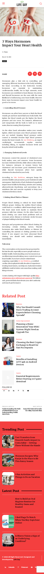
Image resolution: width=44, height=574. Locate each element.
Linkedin (11, 567)
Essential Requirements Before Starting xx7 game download (28, 379)
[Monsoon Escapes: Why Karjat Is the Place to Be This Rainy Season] (8, 460)
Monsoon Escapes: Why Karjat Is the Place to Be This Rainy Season (26, 458)
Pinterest (24, 567)
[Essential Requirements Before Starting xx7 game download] (8, 377)
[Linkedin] (13, 391)
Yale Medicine (19, 177)
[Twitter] (23, 391)
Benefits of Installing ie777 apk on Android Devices (26, 362)
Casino (18, 356)
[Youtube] (28, 391)
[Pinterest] (18, 391)
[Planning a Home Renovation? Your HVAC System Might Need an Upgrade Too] (8, 327)
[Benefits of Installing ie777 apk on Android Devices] (8, 361)
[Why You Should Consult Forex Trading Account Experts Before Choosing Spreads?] (8, 310)
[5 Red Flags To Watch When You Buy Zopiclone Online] (8, 521)
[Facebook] (4, 391)
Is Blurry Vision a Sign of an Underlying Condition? (27, 538)
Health (4, 61)
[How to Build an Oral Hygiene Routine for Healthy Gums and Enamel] (8, 502)
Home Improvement (23, 321)
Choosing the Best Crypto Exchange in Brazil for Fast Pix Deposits (29, 345)
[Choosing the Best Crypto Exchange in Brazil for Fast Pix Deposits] (8, 344)
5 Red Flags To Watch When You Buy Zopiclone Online (27, 520)
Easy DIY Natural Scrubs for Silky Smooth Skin (32, 410)
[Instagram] (9, 391)
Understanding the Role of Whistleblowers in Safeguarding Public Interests (11, 411)
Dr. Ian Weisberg (24, 261)
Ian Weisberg (29, 140)
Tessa (6, 52)
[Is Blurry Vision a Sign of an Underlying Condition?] (8, 540)
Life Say (17, 559)
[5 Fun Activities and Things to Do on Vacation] (8, 478)
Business (19, 304)
